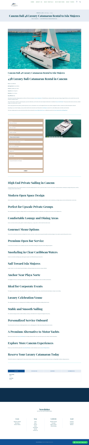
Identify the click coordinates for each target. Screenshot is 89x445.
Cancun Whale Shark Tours (39, 110)
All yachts (36, 18)
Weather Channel (53, 421)
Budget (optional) (12, 154)
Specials (35, 429)
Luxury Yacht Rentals (21, 336)
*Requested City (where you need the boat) (17, 140)
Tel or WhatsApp (12, 144)
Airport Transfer (53, 424)
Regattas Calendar (17, 421)
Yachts (35, 426)
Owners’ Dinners (17, 424)
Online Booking (53, 426)
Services (35, 424)
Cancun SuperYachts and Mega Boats (60, 110)
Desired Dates (11, 149)
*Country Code (11, 135)
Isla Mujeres (45, 107)
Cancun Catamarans (38, 98)
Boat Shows (17, 423)
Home (33, 18)
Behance (71, 424)
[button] (80, 442)
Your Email (10, 126)
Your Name (11, 121)
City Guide (53, 423)
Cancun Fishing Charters (45, 347)
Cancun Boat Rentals (26, 347)
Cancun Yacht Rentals (59, 101)
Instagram (72, 423)
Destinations (35, 427)
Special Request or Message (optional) (16, 159)
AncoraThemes (39, 442)
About (35, 423)
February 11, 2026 (39, 12)
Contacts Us (35, 430)
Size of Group (11, 130)
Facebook (72, 421)
